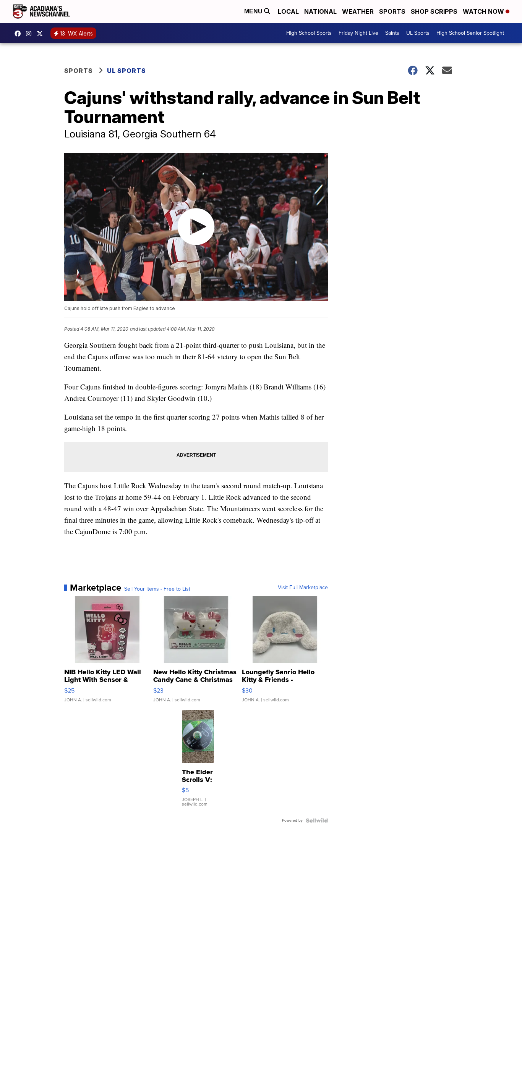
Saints (392, 33)
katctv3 (19, 34)
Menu (254, 11)
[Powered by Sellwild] (317, 820)
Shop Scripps (434, 11)
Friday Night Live (358, 33)
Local (288, 11)
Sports (392, 11)
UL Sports (418, 33)
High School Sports (309, 33)
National (320, 11)
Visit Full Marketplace (303, 587)
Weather (358, 11)
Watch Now (484, 11)
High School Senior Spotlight (470, 33)
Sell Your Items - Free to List (157, 589)
